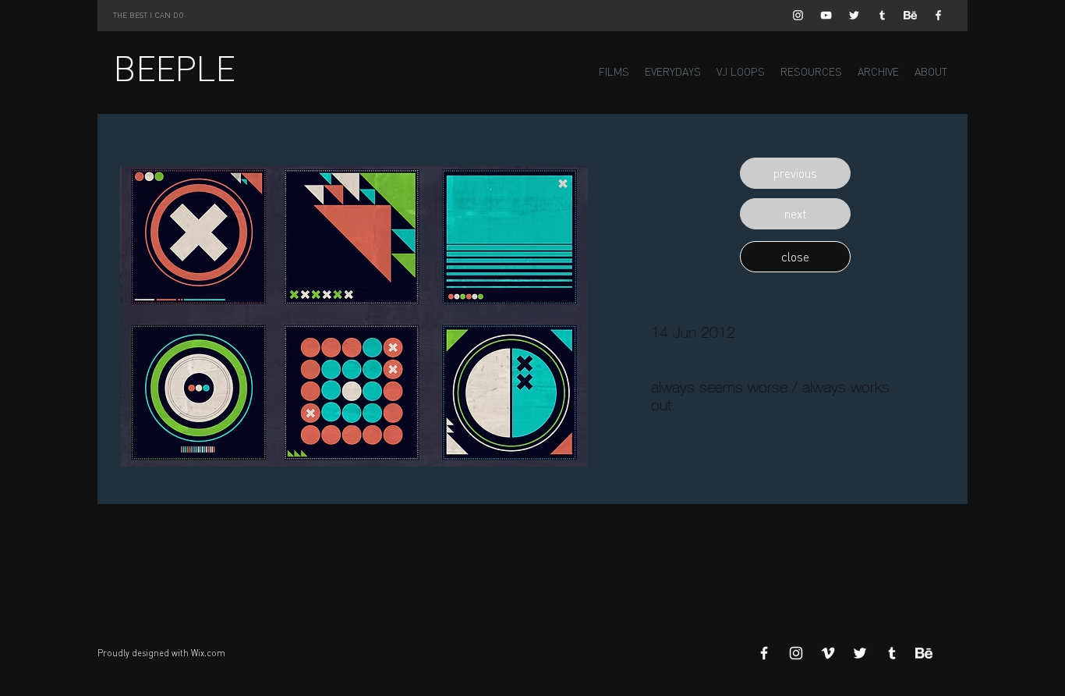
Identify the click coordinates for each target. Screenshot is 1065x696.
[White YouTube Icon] (826, 15)
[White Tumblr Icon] (882, 15)
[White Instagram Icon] (798, 15)
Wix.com (208, 653)
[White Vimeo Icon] (828, 653)
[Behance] (910, 15)
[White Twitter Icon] (854, 15)
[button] (795, 173)
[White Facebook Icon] (938, 15)
